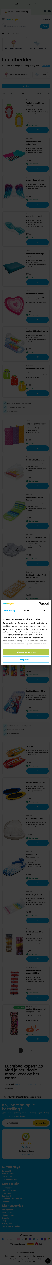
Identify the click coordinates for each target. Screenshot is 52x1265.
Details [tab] (26, 610)
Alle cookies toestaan (26, 652)
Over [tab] (43, 610)
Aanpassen (25, 659)
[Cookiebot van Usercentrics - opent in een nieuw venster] (38, 603)
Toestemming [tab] (9, 610)
